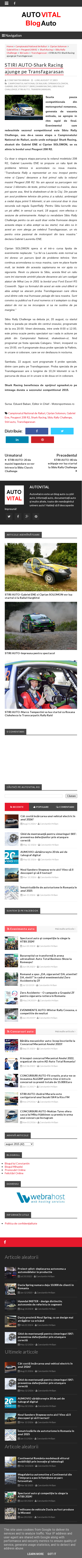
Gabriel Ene (12, 49)
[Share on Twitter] (62, 431)
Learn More (35, 1554)
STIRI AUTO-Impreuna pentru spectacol (30, 653)
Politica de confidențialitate (21, 1223)
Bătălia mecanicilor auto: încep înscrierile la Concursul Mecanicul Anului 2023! (47, 1042)
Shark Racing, (44, 86)
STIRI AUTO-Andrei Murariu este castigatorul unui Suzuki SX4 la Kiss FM (44, 1095)
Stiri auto (24, 52)
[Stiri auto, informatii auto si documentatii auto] (41, 19)
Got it (51, 1554)
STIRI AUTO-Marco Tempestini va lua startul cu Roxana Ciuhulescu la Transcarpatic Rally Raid (40, 713)
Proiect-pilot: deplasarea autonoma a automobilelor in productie (42, 1270)
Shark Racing (46, 49)
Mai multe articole (64, 928)
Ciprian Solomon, (58, 83)
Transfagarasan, (41, 89)
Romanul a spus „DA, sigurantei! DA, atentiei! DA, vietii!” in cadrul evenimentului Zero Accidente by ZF (48, 977)
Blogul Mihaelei (14, 1166)
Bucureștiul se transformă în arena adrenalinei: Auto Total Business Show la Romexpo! (46, 959)
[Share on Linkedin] (17, 439)
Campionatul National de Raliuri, (27, 83)
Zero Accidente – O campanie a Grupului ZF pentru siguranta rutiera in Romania (47, 994)
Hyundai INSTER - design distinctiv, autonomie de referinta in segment (40, 1303)
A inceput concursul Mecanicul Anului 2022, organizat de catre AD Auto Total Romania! (48, 1059)
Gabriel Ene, (11, 86)
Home (10, 46)
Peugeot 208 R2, (27, 86)
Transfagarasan (39, 52)
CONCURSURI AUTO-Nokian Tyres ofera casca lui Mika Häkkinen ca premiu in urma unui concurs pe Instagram (46, 1114)
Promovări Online (15, 1170)
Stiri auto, (24, 89)
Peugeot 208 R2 (29, 49)
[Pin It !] (42, 439)
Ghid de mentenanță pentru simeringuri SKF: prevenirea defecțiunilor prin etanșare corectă (48, 837)
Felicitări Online (14, 1173)
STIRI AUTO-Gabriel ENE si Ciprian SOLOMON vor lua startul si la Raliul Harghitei (38, 596)
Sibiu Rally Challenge (59, 417)
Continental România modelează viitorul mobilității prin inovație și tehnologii (43, 1460)
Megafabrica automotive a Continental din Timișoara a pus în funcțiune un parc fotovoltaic (45, 1478)
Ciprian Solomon (58, 46)
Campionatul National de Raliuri (31, 46)
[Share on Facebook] (36, 431)
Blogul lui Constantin (17, 1163)
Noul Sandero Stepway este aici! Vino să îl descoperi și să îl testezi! (46, 871)
